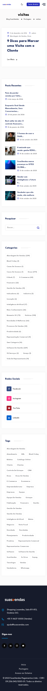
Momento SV (13, 315)
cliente (10, 465)
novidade (11, 530)
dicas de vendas (22, 476)
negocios (10, 525)
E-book (11, 277)
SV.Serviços (13, 353)
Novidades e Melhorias (18, 321)
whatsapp (25, 568)
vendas (23, 562)
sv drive (24, 557)
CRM (29, 470)
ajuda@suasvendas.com (18, 625)
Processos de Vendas (17, 326)
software (10, 552)
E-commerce (26, 277)
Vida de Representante (18, 359)
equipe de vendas (14, 497)
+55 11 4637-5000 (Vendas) (19, 619)
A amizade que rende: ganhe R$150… (26, 149)
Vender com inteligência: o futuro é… (26, 180)
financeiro (24, 503)
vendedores (11, 568)
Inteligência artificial (15, 519)
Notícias (30, 315)
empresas (11, 492)
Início (23, 665)
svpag (34, 557)
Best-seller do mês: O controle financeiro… (14, 122)
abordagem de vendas (16, 449)
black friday (34, 454)
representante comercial (28, 541)
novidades (23, 530)
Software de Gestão (17, 348)
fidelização (11, 503)
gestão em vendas (14, 514)
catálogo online (23, 459)
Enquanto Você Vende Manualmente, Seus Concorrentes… (14, 108)
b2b (22, 454)
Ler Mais (10, 60)
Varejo (27, 353)
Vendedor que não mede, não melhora (25, 194)
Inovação (12, 299)
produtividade (28, 535)
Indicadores (13, 293)
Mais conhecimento (16, 310)
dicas (9, 476)
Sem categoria (14, 342)
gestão (36, 503)
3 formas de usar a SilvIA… (25, 135)
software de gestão (27, 552)
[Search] (40, 225)
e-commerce (12, 481)
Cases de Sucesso (15, 266)
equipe (22, 492)
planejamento (12, 535)
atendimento (12, 454)
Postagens (23, 669)
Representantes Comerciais (18, 546)
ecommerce (25, 481)
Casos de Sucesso (15, 272)
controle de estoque (15, 470)
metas (30, 519)
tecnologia (11, 562)
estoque (29, 497)
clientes (20, 465)
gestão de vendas (14, 508)
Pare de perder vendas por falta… (13, 94)
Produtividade (14, 331)
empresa (30, 487)
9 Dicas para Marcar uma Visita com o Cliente (23, 45)
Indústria (29, 293)
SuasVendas (12, 557)
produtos (10, 541)
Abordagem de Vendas (18, 36)
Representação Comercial (19, 337)
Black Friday (13, 261)
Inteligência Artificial (17, 304)
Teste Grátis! (33, 4)
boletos (10, 459)
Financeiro (13, 283)
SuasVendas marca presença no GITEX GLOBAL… (25, 164)
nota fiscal (23, 525)
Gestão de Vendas (16, 288)
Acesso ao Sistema (23, 673)
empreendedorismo (14, 487)
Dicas (29, 36)
